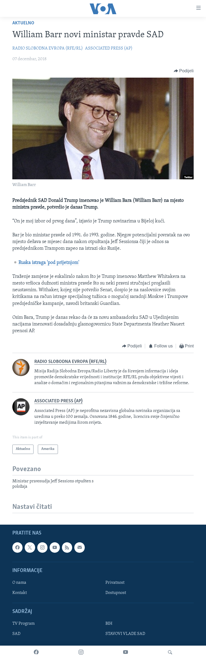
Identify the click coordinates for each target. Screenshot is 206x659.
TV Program (23, 624)
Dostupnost (115, 593)
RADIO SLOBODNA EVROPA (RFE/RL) (47, 48)
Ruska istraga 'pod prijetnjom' (49, 262)
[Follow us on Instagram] (42, 548)
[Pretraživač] (170, 652)
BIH (108, 624)
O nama (19, 583)
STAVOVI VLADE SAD (125, 634)
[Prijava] (79, 548)
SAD (16, 634)
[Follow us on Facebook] (17, 548)
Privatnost (114, 583)
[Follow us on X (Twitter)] (30, 548)
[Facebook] (36, 652)
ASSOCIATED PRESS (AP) (109, 48)
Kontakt (19, 593)
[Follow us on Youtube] (55, 548)
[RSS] (67, 548)
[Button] (184, 70)
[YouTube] (125, 652)
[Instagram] (81, 652)
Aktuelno (23, 23)
